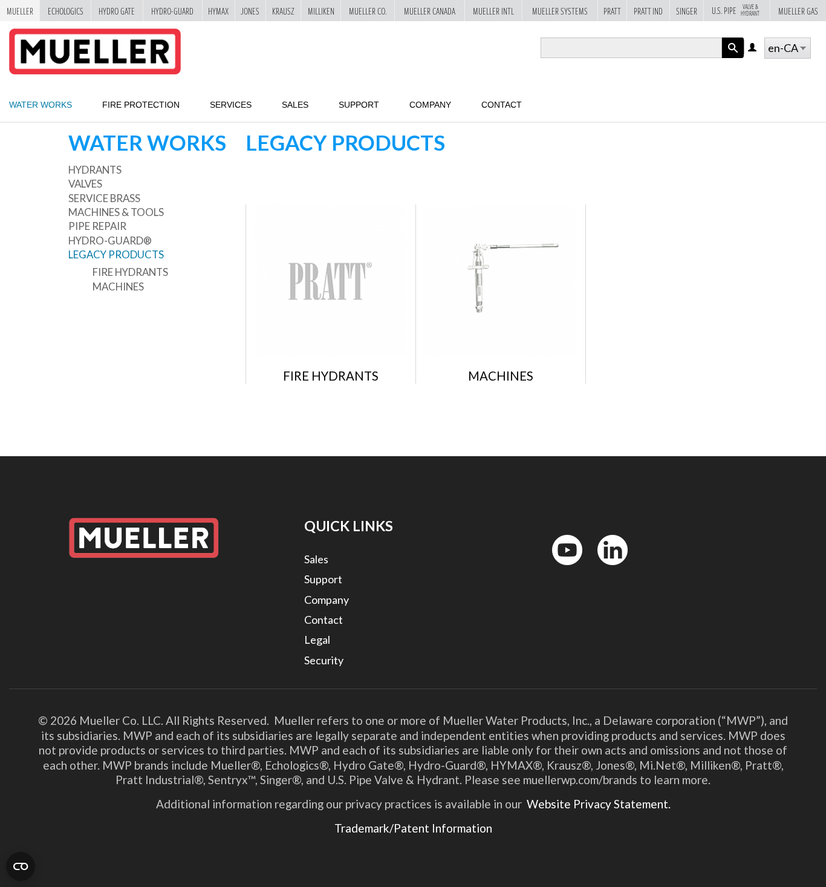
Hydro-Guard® (110, 240)
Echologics (65, 11)
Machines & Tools (116, 212)
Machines (118, 286)
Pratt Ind (648, 11)
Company (430, 105)
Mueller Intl (493, 11)
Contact (501, 105)
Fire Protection (141, 105)
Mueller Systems (560, 11)
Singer (686, 11)
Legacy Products (116, 254)
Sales (295, 105)
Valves (85, 183)
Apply (733, 57)
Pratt (612, 11)
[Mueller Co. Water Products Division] (95, 51)
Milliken (321, 11)
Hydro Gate (117, 11)
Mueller (20, 11)
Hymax (218, 11)
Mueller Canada (429, 11)
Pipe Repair (97, 226)
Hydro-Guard (172, 11)
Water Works (40, 105)
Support (359, 105)
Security (323, 660)
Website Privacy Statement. (597, 804)
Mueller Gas (798, 11)
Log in (753, 48)
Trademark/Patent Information (413, 828)
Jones (250, 11)
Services (231, 105)
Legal (317, 639)
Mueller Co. (367, 11)
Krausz (283, 11)
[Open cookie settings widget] (20, 866)
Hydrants (95, 169)
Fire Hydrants (130, 272)
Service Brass (104, 198)
